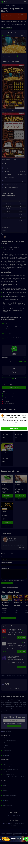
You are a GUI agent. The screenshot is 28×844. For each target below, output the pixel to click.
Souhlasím (15, 428)
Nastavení (14, 424)
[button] (24, 415)
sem (16, 422)
